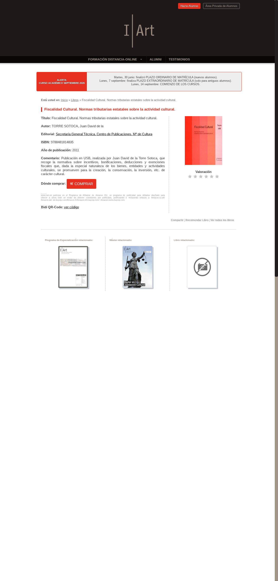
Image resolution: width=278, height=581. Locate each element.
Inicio (64, 100)
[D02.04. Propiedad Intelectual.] (73, 287)
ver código (71, 207)
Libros (75, 100)
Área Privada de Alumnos (221, 6)
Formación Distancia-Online (112, 59)
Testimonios (179, 59)
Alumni (156, 59)
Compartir (177, 220)
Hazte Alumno (189, 6)
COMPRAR (83, 184)
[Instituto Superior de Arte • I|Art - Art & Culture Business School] (139, 48)
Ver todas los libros (222, 220)
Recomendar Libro (196, 220)
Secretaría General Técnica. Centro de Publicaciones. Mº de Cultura (104, 134)
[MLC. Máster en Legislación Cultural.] (137, 287)
